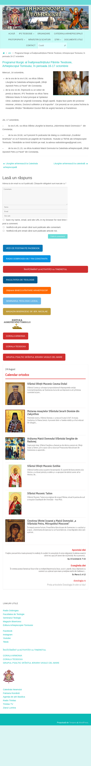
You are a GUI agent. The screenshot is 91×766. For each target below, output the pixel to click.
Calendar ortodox (17, 374)
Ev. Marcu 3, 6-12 (79, 574)
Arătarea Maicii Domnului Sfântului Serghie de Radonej (52, 440)
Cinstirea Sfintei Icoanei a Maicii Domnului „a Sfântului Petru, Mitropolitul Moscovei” (51, 522)
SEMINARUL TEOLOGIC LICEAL (22, 301)
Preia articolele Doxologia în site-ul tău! (66, 584)
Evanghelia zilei (78, 565)
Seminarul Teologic (12, 618)
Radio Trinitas (9, 700)
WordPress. (84, 722)
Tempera (73, 722)
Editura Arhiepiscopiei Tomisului (18, 625)
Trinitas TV (8, 704)
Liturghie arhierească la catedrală (70, 163)
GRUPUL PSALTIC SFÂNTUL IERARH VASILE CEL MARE (34, 357)
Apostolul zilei (79, 549)
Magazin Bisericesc (12, 621)
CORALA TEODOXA (16, 346)
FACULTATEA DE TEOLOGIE (20, 280)
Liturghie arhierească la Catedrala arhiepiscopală (20, 165)
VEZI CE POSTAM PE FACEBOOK (23, 248)
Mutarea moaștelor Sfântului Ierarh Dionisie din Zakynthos (53, 412)
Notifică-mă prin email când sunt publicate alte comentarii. (33, 227)
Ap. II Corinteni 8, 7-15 (76, 559)
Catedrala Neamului (12, 689)
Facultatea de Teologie (13, 614)
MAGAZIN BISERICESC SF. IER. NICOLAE (27, 311)
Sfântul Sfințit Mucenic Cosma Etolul (47, 383)
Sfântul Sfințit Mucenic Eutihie (43, 466)
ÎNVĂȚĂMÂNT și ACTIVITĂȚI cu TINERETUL (45, 269)
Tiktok (6, 642)
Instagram (7, 634)
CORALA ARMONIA (15, 336)
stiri (9, 53)
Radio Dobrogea (10, 610)
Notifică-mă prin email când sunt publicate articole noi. (31, 231)
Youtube (7, 638)
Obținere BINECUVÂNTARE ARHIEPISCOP (27, 290)
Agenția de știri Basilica (14, 697)
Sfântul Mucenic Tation (39, 493)
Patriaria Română (11, 693)
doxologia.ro (80, 580)
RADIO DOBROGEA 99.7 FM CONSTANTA (27, 259)
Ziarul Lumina (9, 708)
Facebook (7, 631)
